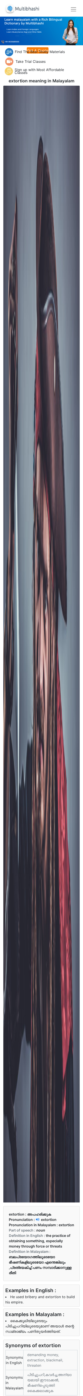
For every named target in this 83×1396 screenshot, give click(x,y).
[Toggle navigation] (73, 9)
